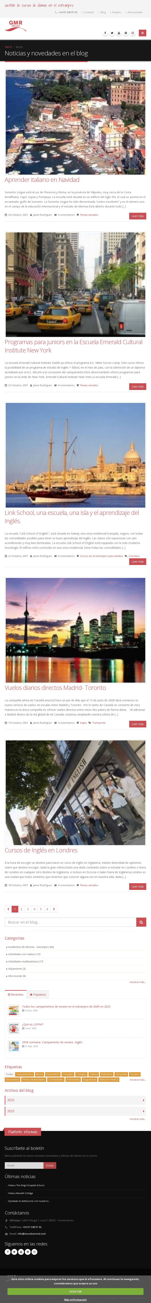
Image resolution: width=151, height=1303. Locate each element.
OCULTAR (75, 1291)
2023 (10, 1111)
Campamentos (24, 1074)
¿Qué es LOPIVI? (32, 1024)
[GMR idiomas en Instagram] (133, 33)
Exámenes (106, 1074)
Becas (39, 1074)
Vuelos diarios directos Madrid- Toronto (55, 687)
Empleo (116, 12)
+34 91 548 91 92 (32, 1227)
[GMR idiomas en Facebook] (105, 33)
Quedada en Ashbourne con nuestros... (29, 1200)
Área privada (134, 12)
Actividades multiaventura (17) (25, 961)
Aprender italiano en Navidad (42, 179)
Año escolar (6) (17, 976)
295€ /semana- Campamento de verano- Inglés (52, 1042)
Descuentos (52, 1074)
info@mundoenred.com (32, 1233)
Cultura (94, 1074)
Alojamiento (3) (17, 968)
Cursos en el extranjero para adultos (101, 556)
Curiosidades (55, 1079)
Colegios (81, 1074)
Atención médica (108, 1079)
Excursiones (12, 1079)
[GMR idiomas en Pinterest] (126, 33)
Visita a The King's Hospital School (26, 1185)
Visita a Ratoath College (20, 1193)
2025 (10, 1100)
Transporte (99, 722)
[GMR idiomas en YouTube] (119, 33)
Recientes (16, 994)
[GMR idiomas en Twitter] (112, 33)
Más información (75, 1299)
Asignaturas (89, 1079)
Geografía (121, 1074)
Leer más (138, 216)
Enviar (50, 1165)
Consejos (134, 556)
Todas (9, 1074)
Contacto (88, 12)
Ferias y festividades (33, 1079)
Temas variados (89, 214)
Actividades (73, 1079)
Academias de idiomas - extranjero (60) (31, 947)
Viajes (83, 722)
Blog (103, 12)
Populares (39, 994)
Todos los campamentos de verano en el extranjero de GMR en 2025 (66, 1006)
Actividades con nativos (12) (24, 954)
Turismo (134, 1074)
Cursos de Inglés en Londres (41, 850)
